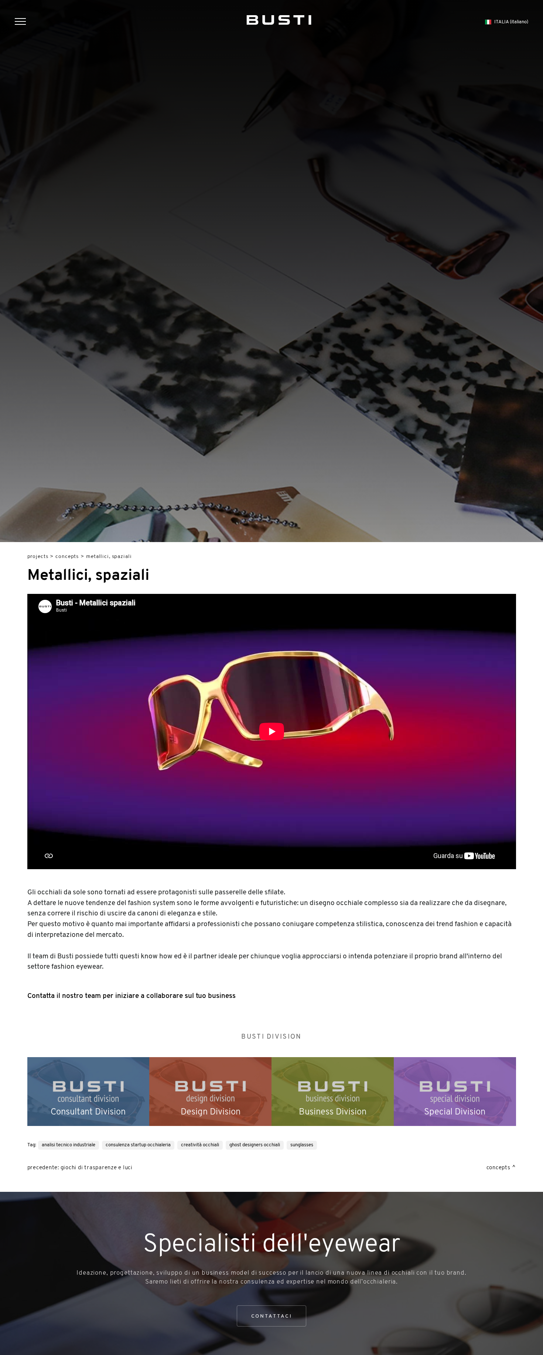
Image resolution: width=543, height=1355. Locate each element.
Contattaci (271, 1316)
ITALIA (511, 22)
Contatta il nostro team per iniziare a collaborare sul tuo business (131, 996)
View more (88, 1091)
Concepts (67, 556)
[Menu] (24, 22)
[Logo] (279, 18)
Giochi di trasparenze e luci (97, 1168)
